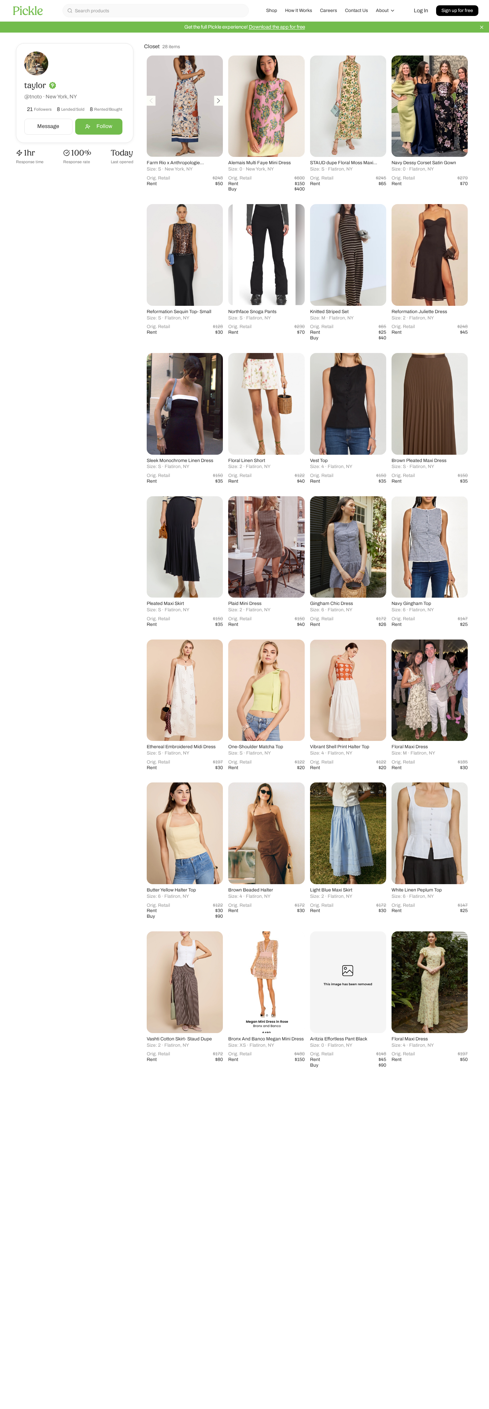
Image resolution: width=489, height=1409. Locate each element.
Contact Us (356, 10)
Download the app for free (277, 27)
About (382, 10)
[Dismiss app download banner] (481, 27)
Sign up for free (457, 10)
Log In (421, 10)
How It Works (298, 10)
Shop (271, 10)
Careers (328, 10)
